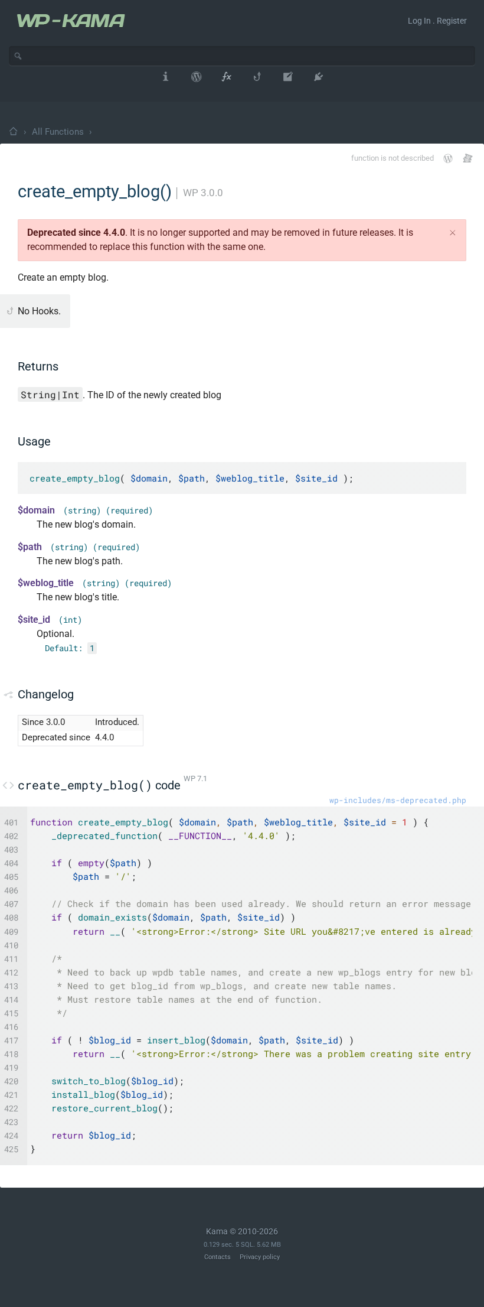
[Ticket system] (468, 158)
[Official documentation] (448, 158)
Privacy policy (260, 1257)
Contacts (217, 1257)
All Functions (58, 131)
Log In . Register (437, 20)
